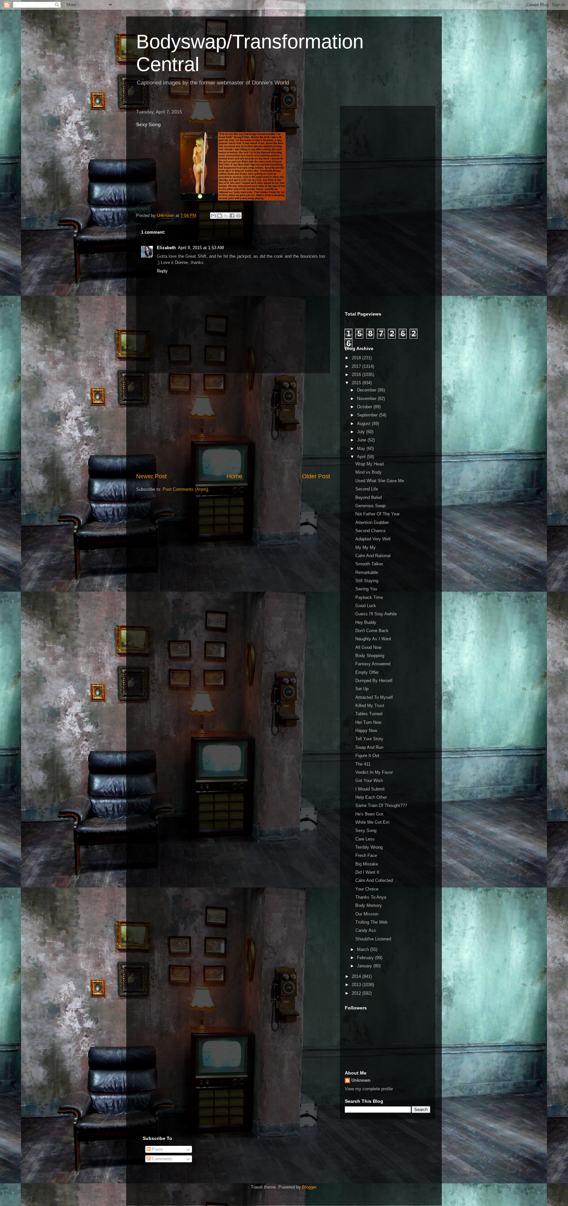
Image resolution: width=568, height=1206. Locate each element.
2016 (357, 374)
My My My (365, 547)
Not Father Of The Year (377, 513)
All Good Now (368, 647)
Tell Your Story (369, 738)
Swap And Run (369, 747)
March (363, 949)
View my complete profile (369, 1088)
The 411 (362, 764)
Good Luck (365, 605)
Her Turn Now (368, 722)
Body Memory (368, 905)
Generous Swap (370, 505)
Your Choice (366, 889)
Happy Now (366, 730)
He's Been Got (369, 814)
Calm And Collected (374, 880)
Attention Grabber (372, 522)
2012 (357, 993)
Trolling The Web (371, 922)
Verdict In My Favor (374, 772)
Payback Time (369, 597)
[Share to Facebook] (232, 215)
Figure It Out (367, 755)
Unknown (360, 1080)
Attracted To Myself (374, 697)
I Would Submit (370, 789)
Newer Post (151, 476)
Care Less (365, 839)
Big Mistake (366, 864)
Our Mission (366, 913)
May (362, 448)
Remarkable (366, 572)
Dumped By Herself (373, 680)
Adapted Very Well (372, 538)
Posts (157, 1149)
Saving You (366, 588)
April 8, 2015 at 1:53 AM (201, 247)
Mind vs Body (368, 472)
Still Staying (366, 580)
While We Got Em (372, 822)
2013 (357, 984)
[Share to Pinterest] (238, 215)
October (365, 406)
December (367, 390)
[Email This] (213, 215)
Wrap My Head (369, 463)
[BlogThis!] (219, 215)
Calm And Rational (372, 555)
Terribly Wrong (369, 847)
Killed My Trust (369, 705)
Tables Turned (368, 713)
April (362, 456)
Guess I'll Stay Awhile (376, 613)
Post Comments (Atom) (185, 489)
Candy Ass (365, 930)
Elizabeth (166, 247)
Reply (162, 271)
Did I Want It (367, 872)
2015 (357, 382)
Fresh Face (366, 855)
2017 (357, 366)
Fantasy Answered (372, 663)
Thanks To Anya (370, 897)
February (366, 957)
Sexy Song (365, 830)
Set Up (361, 688)
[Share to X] (226, 215)
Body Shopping (369, 655)
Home (234, 476)
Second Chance (370, 530)
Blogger (309, 1187)
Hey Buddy (365, 622)
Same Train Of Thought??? (381, 805)
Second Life (366, 488)
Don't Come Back (372, 630)
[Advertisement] (233, 423)
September (368, 415)
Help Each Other (371, 797)
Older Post (316, 476)
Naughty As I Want (373, 638)
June (362, 439)
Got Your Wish (369, 780)
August (364, 423)
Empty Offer (367, 672)
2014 (357, 976)
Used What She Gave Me (379, 480)
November (367, 398)
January (365, 965)
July (361, 431)
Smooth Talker (369, 563)
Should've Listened (373, 938)
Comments (162, 1158)
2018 (357, 357)
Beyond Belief (368, 497)
